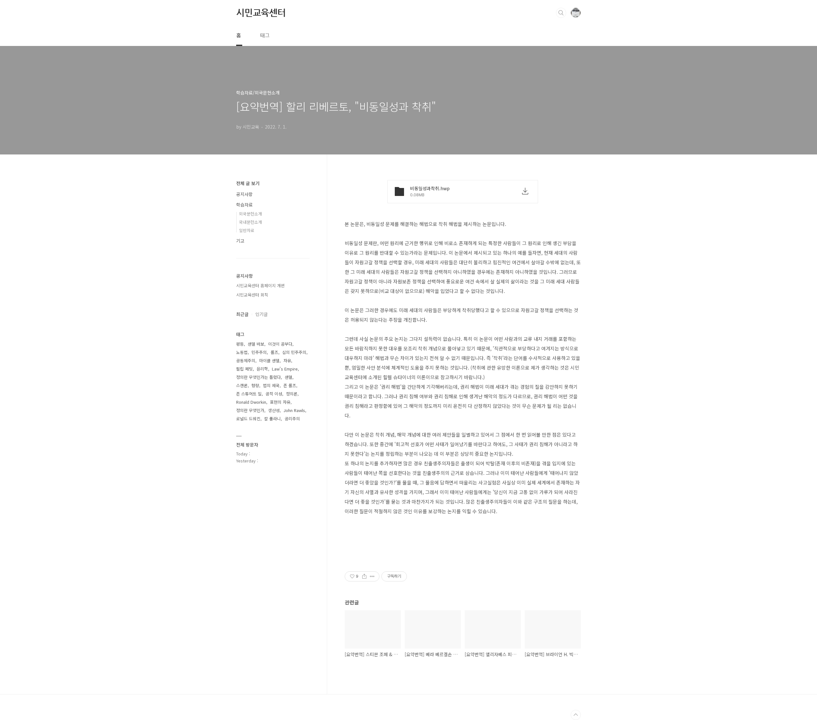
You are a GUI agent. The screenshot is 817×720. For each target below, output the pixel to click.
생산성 (274, 410)
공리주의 (292, 419)
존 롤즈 (289, 385)
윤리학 (262, 369)
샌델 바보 (256, 344)
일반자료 (246, 230)
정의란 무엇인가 (250, 410)
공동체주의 (245, 360)
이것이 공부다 (280, 344)
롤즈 (274, 352)
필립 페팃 (244, 369)
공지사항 (244, 194)
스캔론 (242, 385)
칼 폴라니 (272, 419)
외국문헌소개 (250, 214)
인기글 (261, 314)
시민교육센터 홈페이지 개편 (260, 285)
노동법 (242, 352)
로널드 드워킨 (248, 419)
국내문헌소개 (250, 222)
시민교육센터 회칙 (252, 295)
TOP (576, 715)
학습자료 (244, 204)
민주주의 (259, 352)
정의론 (291, 394)
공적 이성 (274, 394)
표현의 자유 (280, 402)
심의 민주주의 (294, 352)
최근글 (242, 314)
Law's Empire (285, 369)
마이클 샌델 (269, 360)
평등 (240, 344)
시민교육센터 (261, 12)
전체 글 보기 (247, 183)
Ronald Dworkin (251, 402)
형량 (255, 385)
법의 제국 (271, 385)
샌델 (288, 377)
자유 (287, 360)
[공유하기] (364, 576)
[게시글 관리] (372, 576)
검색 (561, 13)
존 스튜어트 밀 (249, 394)
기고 (240, 240)
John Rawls (294, 410)
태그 (265, 35)
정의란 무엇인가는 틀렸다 (258, 377)
